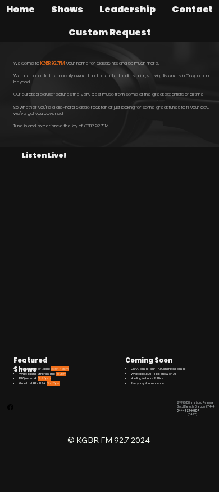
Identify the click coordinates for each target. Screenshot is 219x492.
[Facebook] (10, 407)
